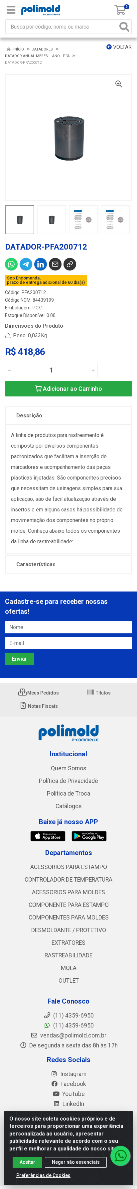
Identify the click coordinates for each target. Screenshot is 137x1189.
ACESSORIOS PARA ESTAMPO (68, 867)
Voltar (122, 47)
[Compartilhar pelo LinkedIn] (40, 264)
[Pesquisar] (124, 27)
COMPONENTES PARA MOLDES (69, 917)
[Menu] (11, 10)
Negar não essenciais (76, 1162)
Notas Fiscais (42, 706)
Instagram (72, 1074)
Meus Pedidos (42, 693)
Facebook (72, 1084)
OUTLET (69, 980)
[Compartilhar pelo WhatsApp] (11, 264)
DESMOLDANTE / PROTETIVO (68, 930)
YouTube (73, 1094)
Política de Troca (68, 793)
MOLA (68, 968)
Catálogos (69, 806)
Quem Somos (68, 768)
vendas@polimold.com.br (72, 1035)
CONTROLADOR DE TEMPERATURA (68, 879)
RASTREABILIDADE (68, 955)
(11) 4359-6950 (73, 1025)
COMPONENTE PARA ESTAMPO (69, 905)
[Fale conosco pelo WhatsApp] (120, 1156)
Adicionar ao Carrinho (72, 388)
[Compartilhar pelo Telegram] (26, 264)
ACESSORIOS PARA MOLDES (68, 892)
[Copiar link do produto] (70, 264)
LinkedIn (72, 1104)
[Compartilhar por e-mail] (55, 264)
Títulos (103, 693)
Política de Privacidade (68, 781)
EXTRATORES (68, 942)
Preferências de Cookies (43, 1175)
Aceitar (27, 1162)
